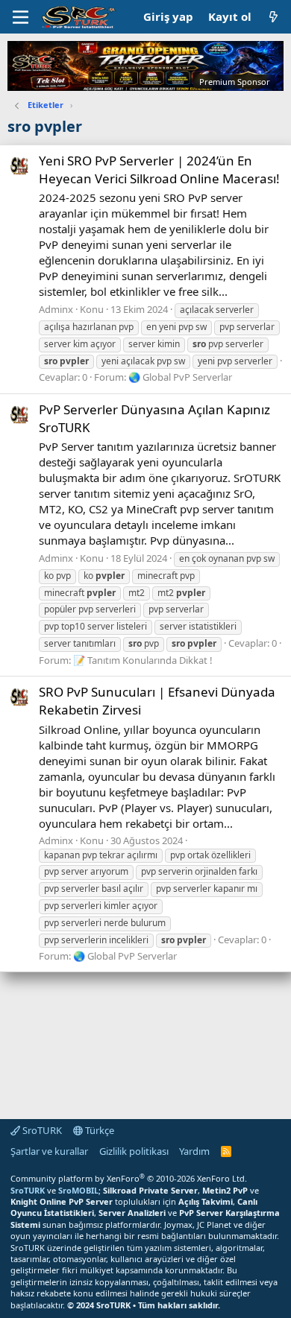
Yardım (194, 1151)
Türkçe (98, 1130)
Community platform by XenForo (128, 1178)
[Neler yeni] (273, 16)
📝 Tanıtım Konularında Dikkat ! (143, 660)
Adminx (56, 309)
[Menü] (20, 17)
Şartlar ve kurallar (49, 1151)
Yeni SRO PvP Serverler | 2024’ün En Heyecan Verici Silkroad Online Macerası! (159, 169)
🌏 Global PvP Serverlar (180, 377)
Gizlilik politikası (134, 1151)
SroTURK (41, 1130)
